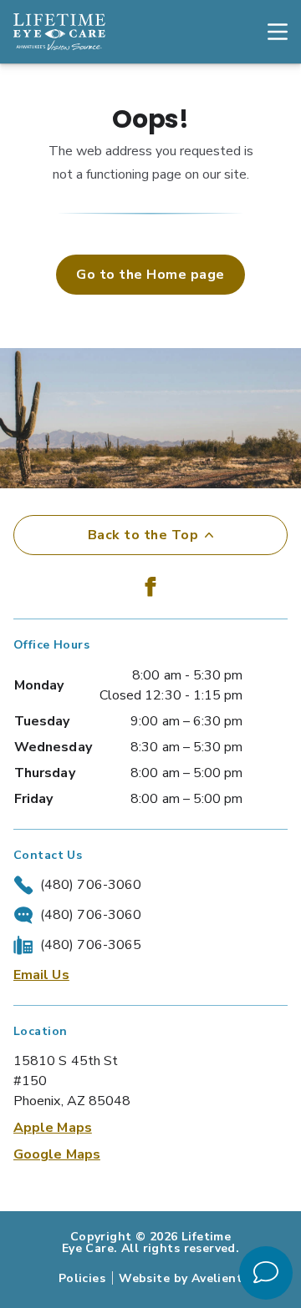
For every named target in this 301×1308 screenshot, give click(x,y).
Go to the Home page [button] (150, 274)
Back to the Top (143, 535)
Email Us (41, 975)
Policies (82, 1278)
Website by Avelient (180, 1278)
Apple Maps (52, 1128)
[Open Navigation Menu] (269, 31)
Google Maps (56, 1154)
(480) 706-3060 (90, 885)
